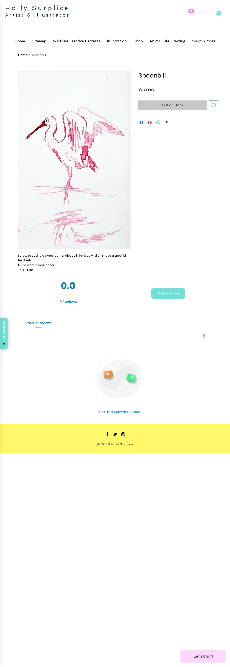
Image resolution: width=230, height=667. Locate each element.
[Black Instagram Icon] (123, 434)
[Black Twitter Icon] (115, 434)
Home (23, 55)
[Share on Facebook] (141, 122)
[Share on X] (167, 122)
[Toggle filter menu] (204, 336)
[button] (219, 12)
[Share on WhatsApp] (158, 122)
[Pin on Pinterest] (150, 122)
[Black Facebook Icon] (107, 434)
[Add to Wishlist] (213, 105)
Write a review (168, 293)
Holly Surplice (39, 8)
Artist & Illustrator (37, 15)
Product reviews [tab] (39, 323)
